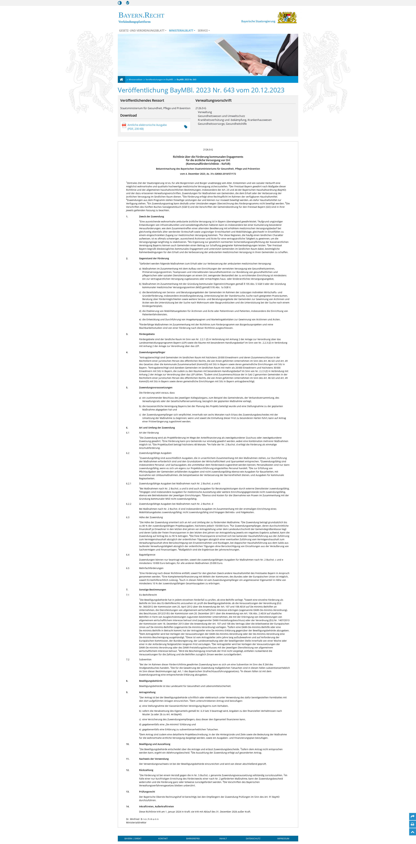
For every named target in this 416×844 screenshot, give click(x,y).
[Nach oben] (412, 831)
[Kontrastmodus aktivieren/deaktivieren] (120, 3)
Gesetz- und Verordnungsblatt (141, 30)
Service (203, 30)
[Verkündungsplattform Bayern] (121, 79)
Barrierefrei (193, 838)
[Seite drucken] (412, 824)
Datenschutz (253, 838)
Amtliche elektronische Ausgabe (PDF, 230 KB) (147, 127)
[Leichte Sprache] (128, 3)
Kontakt (163, 838)
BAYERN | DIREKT (132, 838)
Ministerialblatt (181, 30)
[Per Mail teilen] (412, 816)
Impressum (283, 838)
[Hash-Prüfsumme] (186, 127)
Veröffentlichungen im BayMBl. (160, 79)
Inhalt (223, 838)
